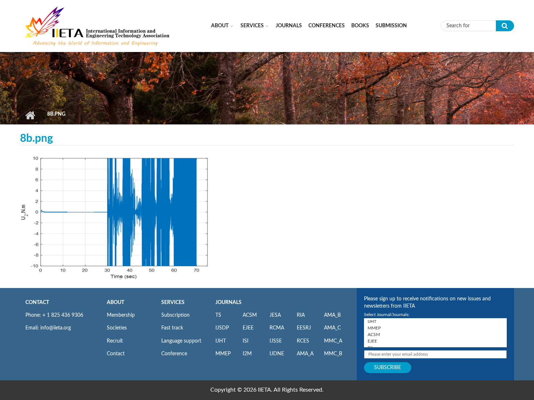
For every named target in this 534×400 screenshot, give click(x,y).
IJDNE (277, 353)
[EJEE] (435, 341)
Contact (116, 353)
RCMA (277, 328)
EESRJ (304, 328)
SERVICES (173, 302)
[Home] (97, 25)
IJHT (220, 341)
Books (360, 25)
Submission (391, 25)
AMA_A (305, 353)
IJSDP (222, 328)
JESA (275, 315)
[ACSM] (435, 334)
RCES (303, 341)
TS (218, 315)
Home (30, 115)
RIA (301, 315)
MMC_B (333, 353)
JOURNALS (228, 302)
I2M (247, 353)
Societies (117, 328)
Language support (181, 341)
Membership (121, 315)
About (219, 25)
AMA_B (332, 315)
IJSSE (276, 341)
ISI (245, 341)
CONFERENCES (326, 25)
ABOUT (115, 302)
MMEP (223, 353)
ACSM (250, 315)
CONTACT (37, 302)
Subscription (175, 315)
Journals (289, 25)
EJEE (248, 328)
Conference (174, 353)
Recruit (115, 341)
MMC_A (333, 341)
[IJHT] (435, 321)
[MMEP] (435, 328)
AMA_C (332, 328)
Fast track (172, 328)
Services (252, 25)
